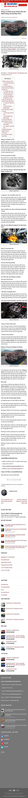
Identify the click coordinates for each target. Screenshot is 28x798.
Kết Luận (4, 132)
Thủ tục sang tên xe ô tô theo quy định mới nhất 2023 (7, 501)
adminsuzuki (14, 17)
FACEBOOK (6, 735)
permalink (3, 485)
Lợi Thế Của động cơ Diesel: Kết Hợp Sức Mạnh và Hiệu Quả (8, 88)
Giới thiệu (12, 793)
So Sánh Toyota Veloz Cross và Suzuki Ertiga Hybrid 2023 (15, 529)
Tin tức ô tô (4, 570)
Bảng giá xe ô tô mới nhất (7, 557)
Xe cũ (2, 589)
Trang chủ (6, 793)
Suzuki (12, 475)
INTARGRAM (6, 739)
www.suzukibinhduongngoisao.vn (14, 694)
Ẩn (10, 78)
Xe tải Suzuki (4, 595)
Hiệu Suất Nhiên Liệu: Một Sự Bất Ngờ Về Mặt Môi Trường (8, 96)
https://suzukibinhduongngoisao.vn (15, 468)
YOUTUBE (6, 743)
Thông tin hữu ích (5, 9)
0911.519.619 (9, 687)
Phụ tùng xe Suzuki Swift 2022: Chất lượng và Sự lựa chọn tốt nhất (16, 541)
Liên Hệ (19, 794)
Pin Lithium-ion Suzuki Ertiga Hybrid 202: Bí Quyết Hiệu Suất (15, 525)
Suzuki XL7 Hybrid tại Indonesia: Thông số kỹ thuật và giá (21, 501)
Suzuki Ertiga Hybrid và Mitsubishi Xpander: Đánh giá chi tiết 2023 (15, 535)
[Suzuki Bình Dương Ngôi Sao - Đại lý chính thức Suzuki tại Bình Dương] (10, 5)
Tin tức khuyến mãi (5, 567)
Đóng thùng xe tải (5, 562)
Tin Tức (15, 794)
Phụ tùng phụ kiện (5, 587)
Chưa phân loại (4, 559)
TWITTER (6, 746)
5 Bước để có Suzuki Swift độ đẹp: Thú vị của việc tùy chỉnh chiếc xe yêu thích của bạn (16, 547)
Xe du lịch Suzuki (5, 592)
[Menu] (2, 5)
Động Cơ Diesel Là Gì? (7, 81)
